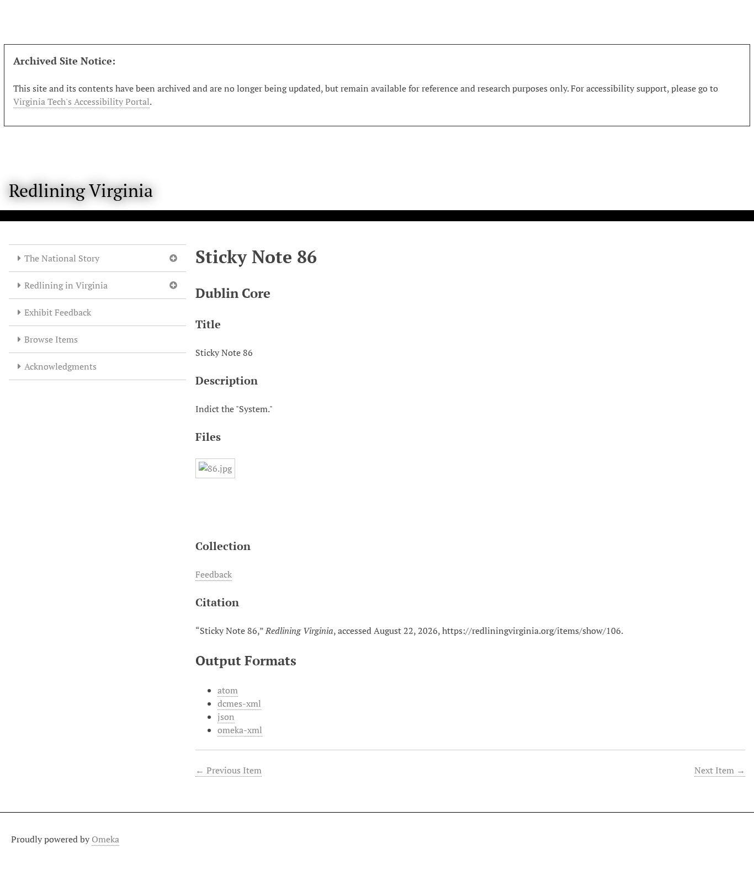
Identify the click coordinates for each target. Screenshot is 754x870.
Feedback (213, 574)
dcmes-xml (239, 703)
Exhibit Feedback (57, 312)
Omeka (105, 839)
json (226, 717)
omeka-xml (239, 730)
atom (227, 690)
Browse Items (51, 339)
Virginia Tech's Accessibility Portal (81, 101)
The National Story (61, 258)
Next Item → (719, 770)
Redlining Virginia (81, 190)
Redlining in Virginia (66, 285)
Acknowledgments (60, 366)
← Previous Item (228, 770)
